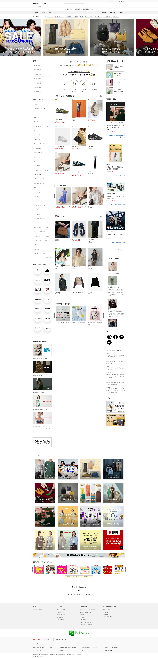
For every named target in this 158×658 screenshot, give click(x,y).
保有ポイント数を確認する (111, 652)
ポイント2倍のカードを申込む (89, 652)
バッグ (35, 135)
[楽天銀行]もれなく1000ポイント (100, 5)
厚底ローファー (89, 21)
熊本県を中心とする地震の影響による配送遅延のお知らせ (79, 13)
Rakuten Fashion (47, 9)
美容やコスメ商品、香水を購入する (67, 652)
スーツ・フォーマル (39, 179)
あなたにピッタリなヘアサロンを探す (42, 652)
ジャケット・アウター (39, 113)
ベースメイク (37, 196)
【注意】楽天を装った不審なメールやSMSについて (79, 581)
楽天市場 (121, 5)
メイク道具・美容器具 (39, 223)
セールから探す (37, 70)
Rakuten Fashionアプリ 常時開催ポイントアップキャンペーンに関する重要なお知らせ (115, 380)
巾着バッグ (116, 21)
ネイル (35, 205)
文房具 (35, 249)
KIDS (49, 16)
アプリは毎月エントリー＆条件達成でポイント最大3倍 (111, 16)
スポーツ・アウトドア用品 (40, 245)
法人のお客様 (83, 624)
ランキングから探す (39, 83)
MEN (43, 16)
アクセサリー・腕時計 (39, 157)
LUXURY (35, 616)
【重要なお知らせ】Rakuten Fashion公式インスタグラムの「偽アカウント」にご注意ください (115, 395)
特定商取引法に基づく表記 (86, 626)
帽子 (35, 166)
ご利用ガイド (83, 619)
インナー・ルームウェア (40, 144)
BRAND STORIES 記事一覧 (118, 247)
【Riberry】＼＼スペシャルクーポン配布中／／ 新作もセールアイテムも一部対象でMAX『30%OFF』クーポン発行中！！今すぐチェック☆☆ (116, 318)
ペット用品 (36, 254)
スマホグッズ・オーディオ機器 (41, 240)
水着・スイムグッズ (39, 183)
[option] (55, 42)
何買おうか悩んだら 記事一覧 (117, 209)
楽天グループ (113, 5)
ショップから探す (38, 78)
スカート (36, 126)
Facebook (105, 616)
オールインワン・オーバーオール (42, 130)
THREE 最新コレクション (71, 21)
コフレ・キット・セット (40, 227)
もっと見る (48, 433)
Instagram (105, 619)
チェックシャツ (107, 21)
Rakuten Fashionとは (85, 616)
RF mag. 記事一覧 (120, 180)
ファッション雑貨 (38, 152)
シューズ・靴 (37, 139)
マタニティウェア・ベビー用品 (41, 174)
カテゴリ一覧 (48, 262)
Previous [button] (33, 42)
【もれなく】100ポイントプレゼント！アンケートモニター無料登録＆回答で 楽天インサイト (68, 648)
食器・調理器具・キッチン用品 (41, 232)
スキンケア (36, 192)
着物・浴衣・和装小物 (39, 188)
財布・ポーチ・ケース (39, 161)
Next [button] (124, 42)
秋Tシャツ (50, 21)
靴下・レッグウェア (39, 148)
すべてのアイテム (38, 96)
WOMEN (37, 16)
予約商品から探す (38, 92)
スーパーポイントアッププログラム (88, 614)
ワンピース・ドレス (39, 122)
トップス (36, 108)
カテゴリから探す (38, 87)
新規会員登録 (106, 614)
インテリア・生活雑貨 (39, 236)
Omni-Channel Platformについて (88, 629)
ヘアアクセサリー (38, 170)
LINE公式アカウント (108, 621)
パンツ (35, 117)
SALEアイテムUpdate (113, 278)
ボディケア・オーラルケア (40, 210)
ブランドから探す (38, 74)
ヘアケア (36, 214)
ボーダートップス (59, 21)
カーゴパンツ (98, 21)
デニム (81, 21)
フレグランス (37, 218)
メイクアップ (37, 201)
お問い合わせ (83, 621)
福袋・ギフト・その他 (39, 258)
